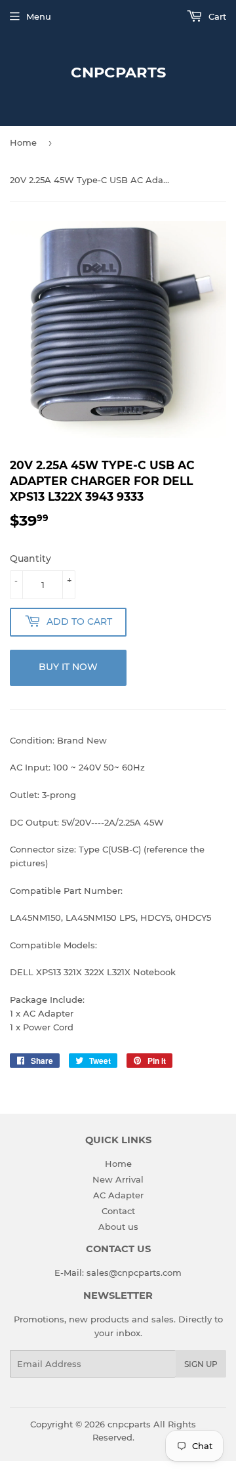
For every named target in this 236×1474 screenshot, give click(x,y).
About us (118, 1226)
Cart (216, 16)
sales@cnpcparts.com (134, 1272)
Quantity (30, 558)
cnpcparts (118, 72)
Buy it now (68, 667)
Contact (118, 1211)
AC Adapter (118, 1195)
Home (23, 142)
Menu (38, 16)
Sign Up (201, 1364)
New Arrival (118, 1179)
